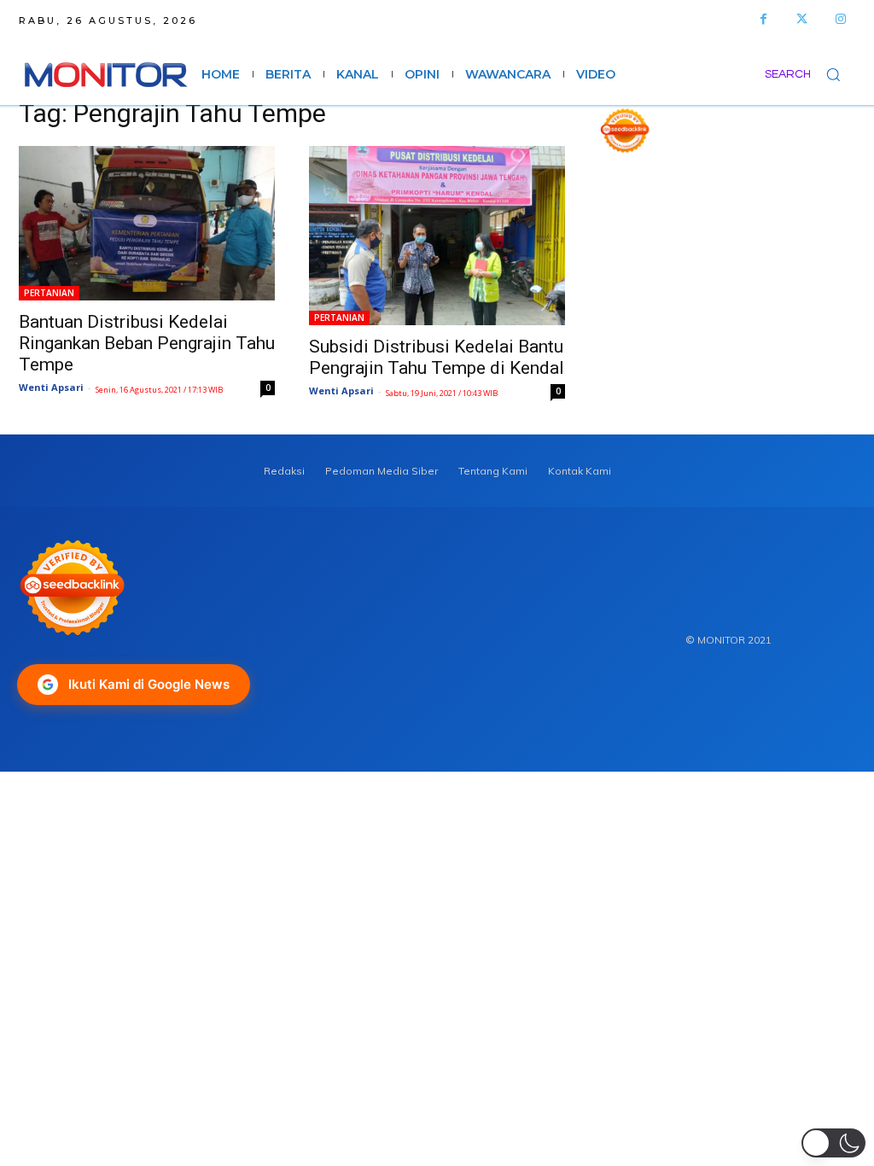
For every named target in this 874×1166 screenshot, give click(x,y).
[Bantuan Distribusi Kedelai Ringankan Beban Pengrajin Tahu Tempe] (147, 223)
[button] (810, 74)
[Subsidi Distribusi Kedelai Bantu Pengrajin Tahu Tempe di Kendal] (437, 235)
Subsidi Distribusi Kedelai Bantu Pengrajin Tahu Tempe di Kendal (436, 357)
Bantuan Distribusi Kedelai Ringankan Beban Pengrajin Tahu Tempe (147, 343)
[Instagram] (840, 19)
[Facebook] (763, 19)
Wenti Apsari (51, 387)
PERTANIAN (49, 293)
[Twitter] (802, 19)
